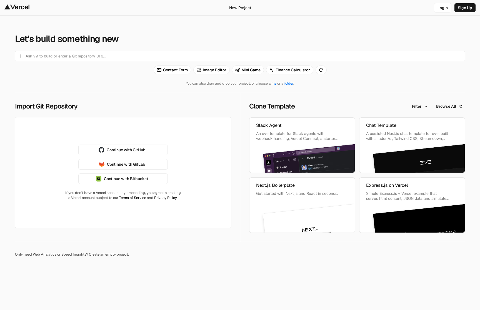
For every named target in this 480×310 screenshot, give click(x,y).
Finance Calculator (293, 69)
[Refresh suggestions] (321, 69)
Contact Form (175, 69)
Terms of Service (132, 197)
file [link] (273, 83)
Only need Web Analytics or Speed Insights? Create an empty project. (72, 254)
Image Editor (214, 69)
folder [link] (288, 83)
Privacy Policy (165, 197)
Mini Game (251, 69)
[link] (442, 7)
